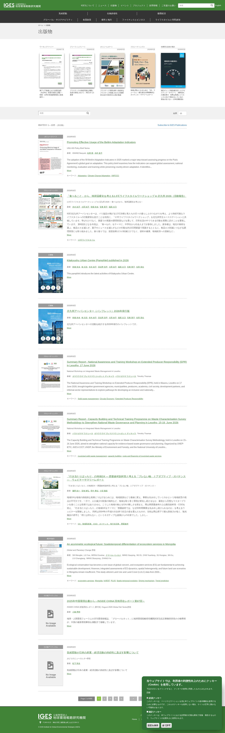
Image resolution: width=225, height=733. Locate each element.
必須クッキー (155, 698)
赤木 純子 (76, 207)
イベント (125, 6)
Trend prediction (162, 581)
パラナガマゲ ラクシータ (125, 376)
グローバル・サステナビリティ (58, 20)
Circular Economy (107, 399)
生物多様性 (112, 13)
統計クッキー (155, 712)
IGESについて (87, 6)
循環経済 (161, 13)
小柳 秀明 (76, 612)
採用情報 (153, 6)
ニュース (102, 6)
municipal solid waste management (92, 456)
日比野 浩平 (103, 267)
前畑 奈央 (94, 207)
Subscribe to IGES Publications (172, 125)
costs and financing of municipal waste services (142, 456)
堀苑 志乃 (113, 207)
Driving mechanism (146, 581)
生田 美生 (140, 267)
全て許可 (166, 725)
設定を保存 (153, 725)
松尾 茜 (90, 153)
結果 (175, 113)
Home (134, 719)
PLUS (113, 581)
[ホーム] (30, 6)
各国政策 (87, 20)
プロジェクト (139, 6)
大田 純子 (85, 207)
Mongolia (99, 581)
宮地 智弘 (85, 491)
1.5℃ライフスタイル (86, 240)
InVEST (107, 581)
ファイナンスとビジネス (133, 20)
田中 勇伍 (94, 491)
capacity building (114, 456)
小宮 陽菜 (104, 491)
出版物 (113, 6)
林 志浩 (85, 267)
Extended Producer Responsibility (129, 399)
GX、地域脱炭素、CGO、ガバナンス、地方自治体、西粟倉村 (103, 524)
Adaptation (82, 176)
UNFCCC (115, 176)
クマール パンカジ (113, 555)
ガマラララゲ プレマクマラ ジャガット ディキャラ (93, 376)
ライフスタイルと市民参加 (167, 20)
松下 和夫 (76, 663)
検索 (212, 4)
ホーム (40, 25)
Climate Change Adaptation (99, 176)
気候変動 (63, 13)
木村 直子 (98, 153)
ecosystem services (86, 581)
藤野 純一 (76, 491)
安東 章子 (104, 207)
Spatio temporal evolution (127, 581)
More (69, 171)
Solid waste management (88, 399)
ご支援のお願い (168, 6)
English (218, 5)
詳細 (148, 692)
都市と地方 (106, 20)
